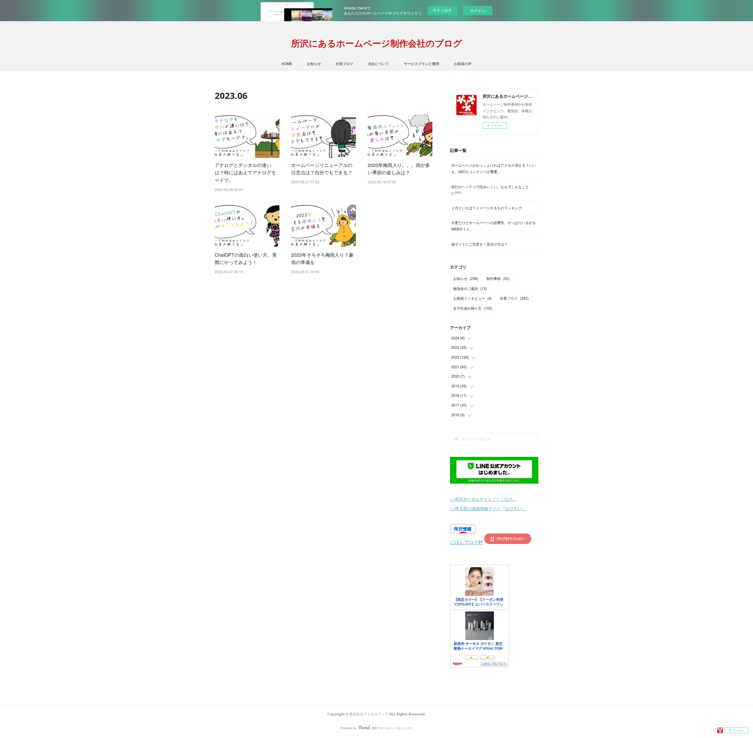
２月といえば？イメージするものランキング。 (488, 207)
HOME (286, 63)
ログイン (477, 10)
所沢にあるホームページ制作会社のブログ (376, 43)
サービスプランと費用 (421, 63)
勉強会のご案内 (470, 288)
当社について (378, 63)
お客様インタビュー (472, 298)
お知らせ (314, 63)
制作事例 (498, 278)
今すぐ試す (442, 10)
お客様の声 (463, 63)
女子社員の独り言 (472, 308)
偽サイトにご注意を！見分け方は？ (479, 243)
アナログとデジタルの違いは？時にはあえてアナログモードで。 (245, 172)
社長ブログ (344, 63)
